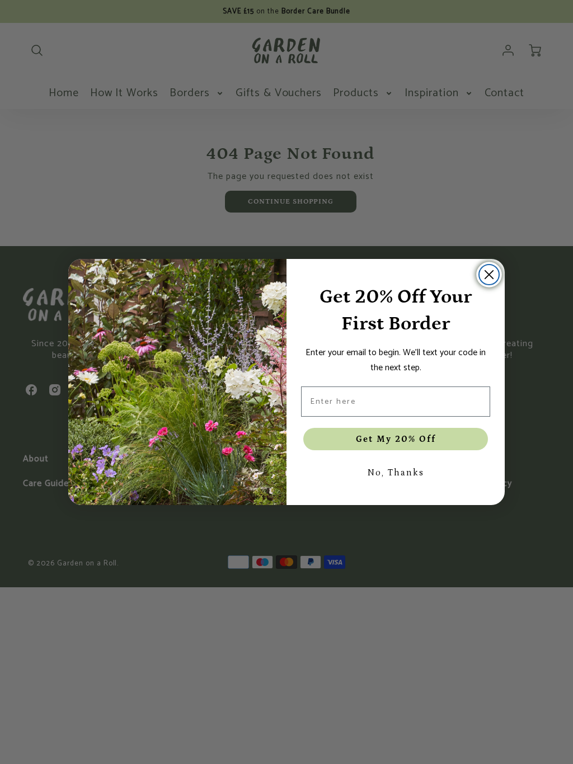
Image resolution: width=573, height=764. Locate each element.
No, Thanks (395, 473)
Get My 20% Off (396, 439)
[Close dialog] (489, 275)
